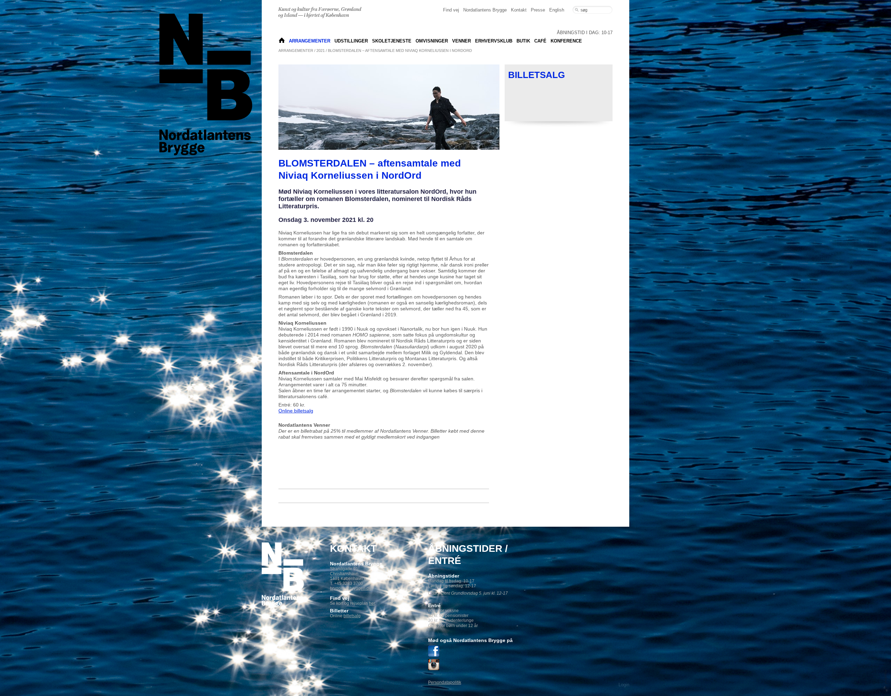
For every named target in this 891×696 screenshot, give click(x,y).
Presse (538, 10)
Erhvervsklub (493, 41)
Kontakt (519, 10)
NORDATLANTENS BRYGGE (281, 41)
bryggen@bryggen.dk (350, 588)
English (556, 10)
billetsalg (352, 615)
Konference (566, 41)
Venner (461, 41)
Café (540, 41)
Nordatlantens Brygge (485, 10)
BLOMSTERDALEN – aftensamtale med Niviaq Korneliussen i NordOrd (400, 50)
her (372, 603)
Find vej (451, 10)
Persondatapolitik (444, 682)
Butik (523, 41)
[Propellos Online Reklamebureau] (886, 680)
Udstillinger (351, 41)
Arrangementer (309, 41)
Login (623, 684)
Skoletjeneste (391, 41)
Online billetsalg (295, 410)
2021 (320, 50)
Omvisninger (432, 41)
